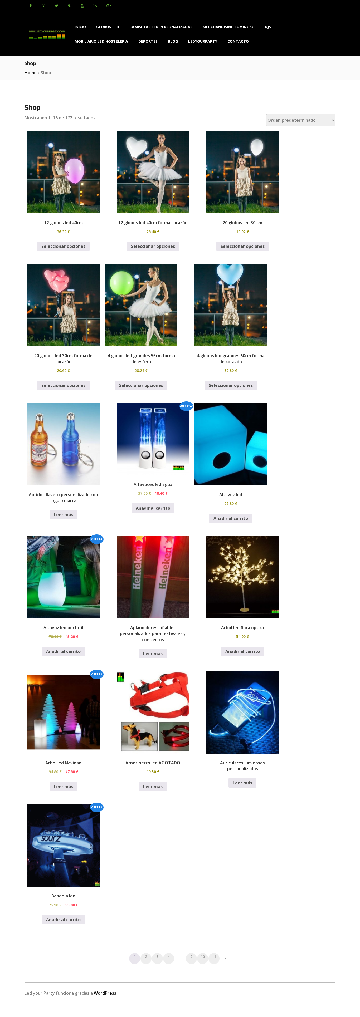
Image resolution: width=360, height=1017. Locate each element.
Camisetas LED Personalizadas (160, 26)
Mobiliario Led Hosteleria (101, 41)
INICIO (80, 26)
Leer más (63, 515)
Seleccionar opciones (63, 246)
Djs (268, 26)
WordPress (105, 993)
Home (31, 73)
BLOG (173, 41)
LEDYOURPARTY (202, 41)
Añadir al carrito (153, 508)
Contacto (238, 41)
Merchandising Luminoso (229, 26)
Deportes (148, 41)
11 (214, 956)
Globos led (107, 26)
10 (203, 956)
